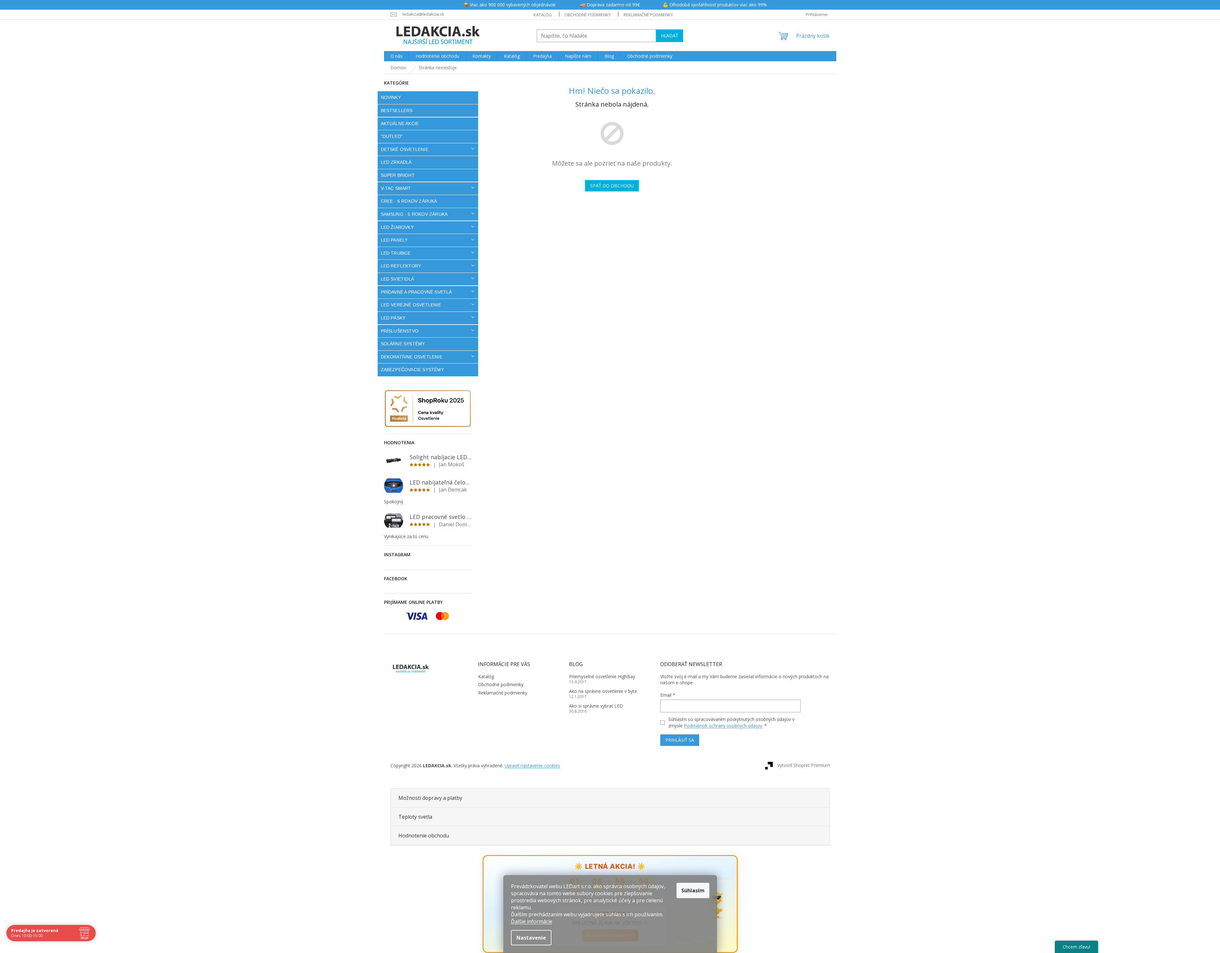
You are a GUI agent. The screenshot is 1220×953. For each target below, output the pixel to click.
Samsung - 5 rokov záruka (414, 214)
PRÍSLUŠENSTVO (400, 331)
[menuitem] (396, 56)
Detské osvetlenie (404, 149)
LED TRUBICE (396, 253)
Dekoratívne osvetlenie (411, 356)
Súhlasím (693, 890)
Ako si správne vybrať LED (596, 706)
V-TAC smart (396, 188)
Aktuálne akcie (400, 123)
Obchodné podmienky (588, 15)
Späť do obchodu (612, 186)
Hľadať (669, 36)
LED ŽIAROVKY (397, 227)
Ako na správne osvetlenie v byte (603, 691)
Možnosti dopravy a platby (430, 797)
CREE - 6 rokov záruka (409, 201)
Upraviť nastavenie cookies (532, 765)
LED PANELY (394, 240)
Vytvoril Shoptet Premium (803, 765)
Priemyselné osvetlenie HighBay (602, 676)
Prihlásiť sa (679, 740)
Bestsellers (397, 110)
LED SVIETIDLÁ (397, 278)
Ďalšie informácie (531, 921)
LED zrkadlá (396, 162)
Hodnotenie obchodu (423, 835)
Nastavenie (531, 937)
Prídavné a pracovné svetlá (416, 292)
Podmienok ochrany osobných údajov (723, 726)
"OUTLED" (392, 136)
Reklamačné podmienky (648, 15)
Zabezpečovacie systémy (412, 369)
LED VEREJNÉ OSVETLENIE (411, 304)
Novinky (391, 97)
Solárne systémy (403, 343)
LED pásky (393, 317)
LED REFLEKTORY (401, 265)
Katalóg (543, 15)
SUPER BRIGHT (398, 175)
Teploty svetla (415, 816)
